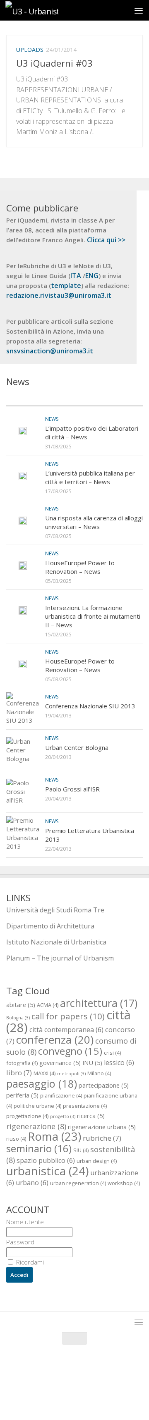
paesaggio (41, 1084)
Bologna (18, 1018)
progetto (62, 1116)
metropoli (71, 1074)
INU (92, 1062)
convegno (70, 1051)
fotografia (22, 1063)
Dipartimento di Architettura (50, 925)
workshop (124, 1183)
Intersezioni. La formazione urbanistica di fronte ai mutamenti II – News (92, 616)
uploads (29, 49)
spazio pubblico (46, 1160)
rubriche (102, 1138)
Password (20, 1242)
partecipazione (104, 1085)
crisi (112, 1052)
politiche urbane (37, 1105)
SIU (81, 1150)
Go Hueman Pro (116, 1378)
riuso (16, 1138)
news (51, 418)
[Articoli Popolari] (108, 397)
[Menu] (138, 10)
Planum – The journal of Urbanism (60, 958)
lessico (119, 1062)
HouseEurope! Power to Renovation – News (80, 567)
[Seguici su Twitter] (67, 1397)
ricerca (91, 1115)
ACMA (47, 1005)
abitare (20, 1004)
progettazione (27, 1116)
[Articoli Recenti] (40, 397)
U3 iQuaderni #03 (54, 63)
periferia (22, 1095)
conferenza (55, 1039)
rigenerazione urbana (102, 1127)
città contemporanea (66, 1029)
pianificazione (61, 1095)
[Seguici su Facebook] (52, 1397)
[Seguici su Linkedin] (97, 1397)
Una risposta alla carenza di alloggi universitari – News (94, 522)
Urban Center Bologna (76, 747)
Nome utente (25, 1222)
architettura (98, 1003)
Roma (54, 1136)
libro (19, 1072)
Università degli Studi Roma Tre (55, 909)
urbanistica (47, 1171)
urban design (97, 1161)
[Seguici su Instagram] (82, 1397)
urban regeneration (78, 1183)
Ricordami (29, 1262)
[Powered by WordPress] (47, 1378)
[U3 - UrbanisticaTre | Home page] (40, 10)
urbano (32, 1182)
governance (60, 1062)
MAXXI (44, 1073)
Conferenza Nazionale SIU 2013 (90, 706)
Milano (99, 1073)
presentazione (85, 1105)
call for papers (68, 1016)
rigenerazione (36, 1126)
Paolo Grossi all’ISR (72, 789)
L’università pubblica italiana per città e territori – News (90, 477)
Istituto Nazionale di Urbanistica (56, 942)
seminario (39, 1148)
